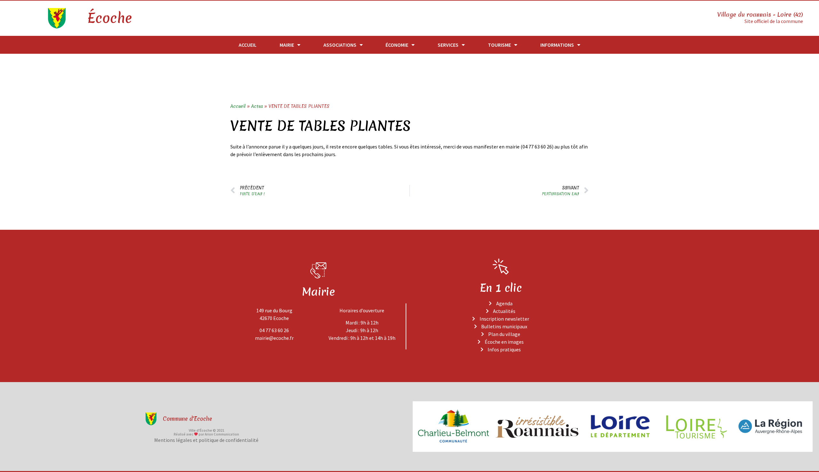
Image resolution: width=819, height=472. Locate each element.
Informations (557, 45)
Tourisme (499, 45)
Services (448, 45)
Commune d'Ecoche (187, 418)
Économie (397, 45)
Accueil (248, 45)
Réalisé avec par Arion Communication (206, 434)
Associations (339, 45)
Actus (257, 106)
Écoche (109, 18)
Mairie (287, 45)
